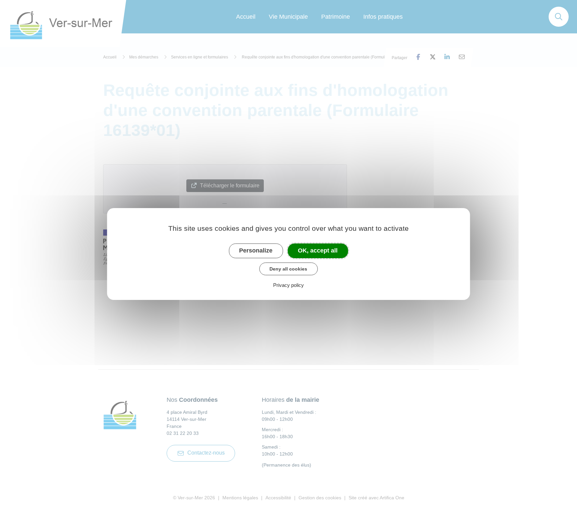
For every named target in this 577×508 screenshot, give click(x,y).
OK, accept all (318, 250)
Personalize (255, 250)
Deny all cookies (288, 269)
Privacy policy (288, 285)
